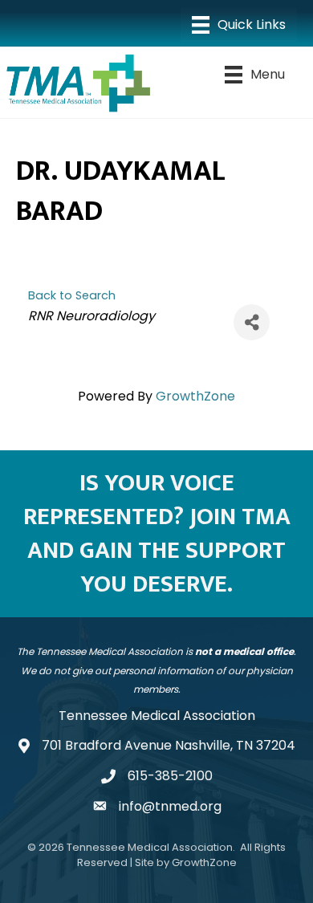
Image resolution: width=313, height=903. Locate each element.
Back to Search (72, 295)
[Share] (252, 322)
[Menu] (239, 25)
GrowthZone (195, 396)
